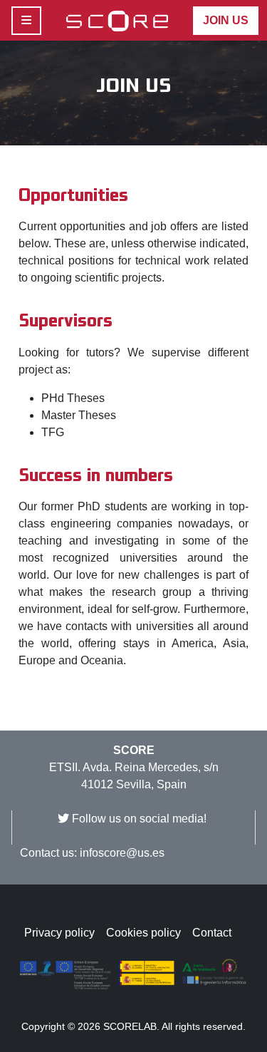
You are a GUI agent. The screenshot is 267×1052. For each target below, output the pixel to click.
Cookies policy (143, 933)
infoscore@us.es (122, 853)
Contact (211, 933)
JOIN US (225, 20)
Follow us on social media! (139, 819)
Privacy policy (59, 933)
